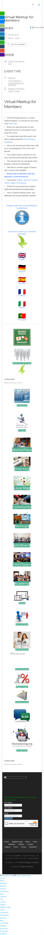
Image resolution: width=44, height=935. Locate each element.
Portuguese (21, 183)
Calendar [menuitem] (3, 897)
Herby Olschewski (26, 866)
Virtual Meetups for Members (16, 84)
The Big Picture (22, 750)
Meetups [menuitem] (3, 926)
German (27, 180)
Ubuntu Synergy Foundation (29, 862)
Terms (15, 847)
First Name (8, 802)
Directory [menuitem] (3, 918)
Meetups (11, 78)
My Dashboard (22, 405)
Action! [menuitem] (2, 910)
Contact (30, 844)
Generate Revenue (22, 702)
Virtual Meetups (14, 81)
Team (35, 842)
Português (22, 320)
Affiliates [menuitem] (3, 886)
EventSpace (22, 564)
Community (22, 507)
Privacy (23, 847)
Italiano (22, 307)
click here (13, 124)
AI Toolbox (22, 430)
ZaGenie (18, 855)
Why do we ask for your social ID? (13, 383)
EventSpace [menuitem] (4, 931)
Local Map (22, 488)
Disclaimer (33, 847)
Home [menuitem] (2, 878)
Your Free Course (22, 624)
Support (7, 847)
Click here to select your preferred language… (22, 233)
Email (6, 813)
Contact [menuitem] (3, 902)
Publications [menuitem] (4, 891)
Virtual (17, 91)
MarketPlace (22, 449)
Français (22, 295)
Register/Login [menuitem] (5, 907)
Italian (13, 183)
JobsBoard (22, 545)
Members (20, 89)
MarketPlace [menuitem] (4, 915)
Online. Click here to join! (16, 62)
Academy (22, 583)
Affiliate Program (22, 687)
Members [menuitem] (3, 883)
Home (6, 842)
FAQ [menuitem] (1, 899)
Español (22, 283)
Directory (21, 469)
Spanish (34, 180)
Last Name (8, 808)
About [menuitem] (2, 881)
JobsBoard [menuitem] (4, 928)
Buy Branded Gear (22, 650)
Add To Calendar (18, 44)
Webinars (22, 603)
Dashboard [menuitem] (4, 912)
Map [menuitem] (1, 920)
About (27, 842)
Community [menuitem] (4, 923)
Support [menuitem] (3, 905)
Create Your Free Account (22, 363)
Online (10, 91)
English (20, 180)
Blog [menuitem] (1, 894)
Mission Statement (22, 669)
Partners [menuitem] (3, 889)
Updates (21, 844)
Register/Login (17, 842)
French (7, 183)
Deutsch (22, 271)
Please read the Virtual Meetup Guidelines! (22, 206)
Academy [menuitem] (3, 934)
